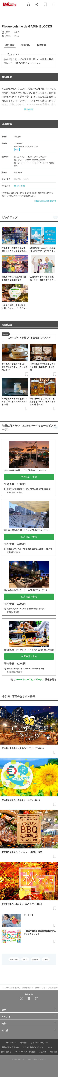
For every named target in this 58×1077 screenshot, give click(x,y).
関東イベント (40, 987)
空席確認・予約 (29, 477)
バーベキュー (22, 679)
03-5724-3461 (19, 186)
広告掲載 (42, 1051)
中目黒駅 (14, 959)
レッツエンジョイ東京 (11, 987)
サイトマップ (11, 1042)
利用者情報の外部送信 (10, 1047)
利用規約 (23, 1042)
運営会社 (53, 1051)
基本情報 (7, 124)
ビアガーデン (37, 679)
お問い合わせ (6, 1051)
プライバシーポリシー (39, 1042)
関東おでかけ (28, 987)
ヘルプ (49, 1047)
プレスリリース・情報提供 (25, 1051)
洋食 (46, 959)
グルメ (35, 959)
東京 (25, 959)
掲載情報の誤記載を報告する (45, 200)
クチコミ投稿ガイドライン (33, 1047)
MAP (16, 150)
